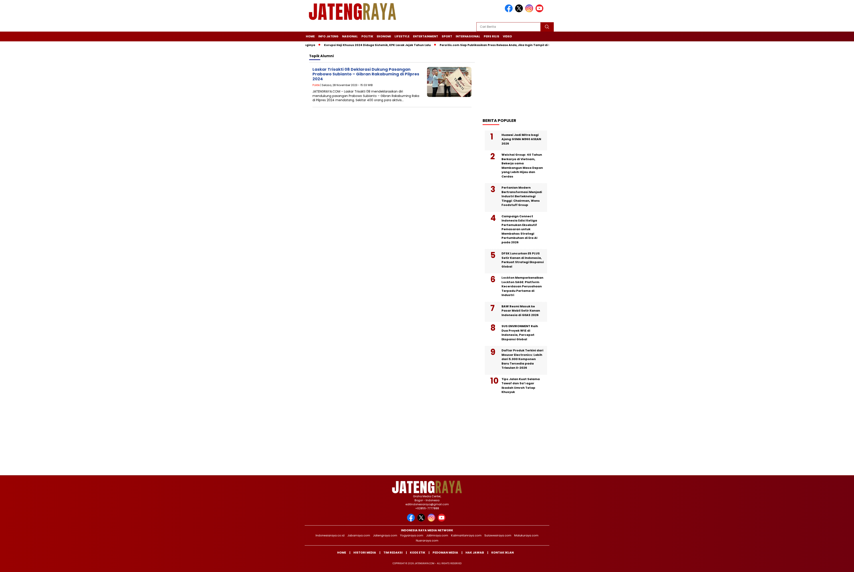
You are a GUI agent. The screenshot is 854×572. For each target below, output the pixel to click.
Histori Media (364, 552)
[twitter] (519, 11)
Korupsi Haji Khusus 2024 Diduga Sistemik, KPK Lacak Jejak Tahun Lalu (357, 45)
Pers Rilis (491, 36)
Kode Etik (417, 552)
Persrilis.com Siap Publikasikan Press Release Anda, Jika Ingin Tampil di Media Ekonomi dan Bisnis (493, 45)
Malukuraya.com (526, 535)
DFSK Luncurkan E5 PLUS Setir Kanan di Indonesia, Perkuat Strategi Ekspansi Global (523, 260)
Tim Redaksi (393, 552)
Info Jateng (328, 36)
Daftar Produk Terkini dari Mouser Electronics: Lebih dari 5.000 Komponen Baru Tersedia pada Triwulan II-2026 (522, 359)
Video (507, 36)
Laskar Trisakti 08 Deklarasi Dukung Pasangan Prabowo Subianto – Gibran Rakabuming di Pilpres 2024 (365, 74)
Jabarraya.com (358, 535)
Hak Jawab (474, 552)
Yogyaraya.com (411, 535)
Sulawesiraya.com (497, 535)
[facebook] (509, 11)
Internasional (468, 36)
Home (310, 36)
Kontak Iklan (502, 552)
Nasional (350, 36)
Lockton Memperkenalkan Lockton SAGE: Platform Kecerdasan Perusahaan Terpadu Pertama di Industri (522, 286)
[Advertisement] (518, 80)
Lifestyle (402, 36)
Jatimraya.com (437, 535)
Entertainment (425, 36)
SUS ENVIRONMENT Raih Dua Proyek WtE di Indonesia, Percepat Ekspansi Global (520, 332)
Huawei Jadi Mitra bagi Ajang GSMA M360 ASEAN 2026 (521, 139)
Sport (447, 36)
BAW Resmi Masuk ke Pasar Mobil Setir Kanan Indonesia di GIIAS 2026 (521, 310)
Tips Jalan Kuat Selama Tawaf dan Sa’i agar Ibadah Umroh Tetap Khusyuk (521, 385)
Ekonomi (384, 36)
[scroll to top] (825, 565)
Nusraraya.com (427, 540)
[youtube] (540, 11)
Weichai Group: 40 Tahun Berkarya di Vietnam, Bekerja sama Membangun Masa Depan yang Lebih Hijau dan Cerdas (522, 166)
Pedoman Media (445, 552)
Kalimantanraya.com (466, 535)
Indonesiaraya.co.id (330, 535)
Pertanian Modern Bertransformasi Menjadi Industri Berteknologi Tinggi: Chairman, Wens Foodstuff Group (522, 196)
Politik (367, 36)
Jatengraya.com (385, 535)
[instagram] (530, 11)
